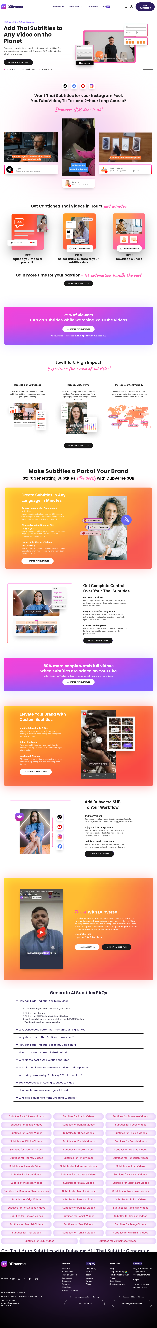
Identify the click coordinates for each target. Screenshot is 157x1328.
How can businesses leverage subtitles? (43, 1090)
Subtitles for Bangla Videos (26, 1124)
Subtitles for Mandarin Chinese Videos (26, 1191)
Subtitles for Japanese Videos (78, 1174)
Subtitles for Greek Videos (78, 1149)
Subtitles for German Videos (26, 1149)
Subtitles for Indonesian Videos (78, 1166)
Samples (66, 1284)
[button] (78, 1001)
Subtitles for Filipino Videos (26, 1141)
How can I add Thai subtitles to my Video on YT (47, 1044)
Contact (89, 1281)
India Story (91, 1268)
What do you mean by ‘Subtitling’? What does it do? (50, 1075)
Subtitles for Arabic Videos (78, 1116)
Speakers (66, 1281)
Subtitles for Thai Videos (26, 1232)
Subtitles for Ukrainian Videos (130, 1232)
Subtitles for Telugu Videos (130, 1224)
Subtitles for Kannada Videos (131, 1174)
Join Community (117, 1284)
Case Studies (115, 1281)
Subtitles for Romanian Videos (130, 1207)
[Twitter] (19, 1279)
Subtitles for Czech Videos (130, 1124)
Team (88, 1275)
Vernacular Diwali (141, 1275)
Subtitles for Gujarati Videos (130, 1149)
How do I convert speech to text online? (43, 1052)
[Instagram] (36, 1279)
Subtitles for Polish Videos (130, 1199)
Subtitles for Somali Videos (78, 1216)
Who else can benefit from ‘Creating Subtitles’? (48, 1098)
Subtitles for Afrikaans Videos (26, 1116)
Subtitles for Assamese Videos (131, 1116)
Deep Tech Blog (117, 1271)
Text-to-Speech (69, 1275)
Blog (112, 1268)
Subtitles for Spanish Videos (130, 1216)
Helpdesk (66, 1287)
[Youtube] (31, 1279)
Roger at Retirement (142, 1268)
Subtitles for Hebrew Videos (26, 1157)
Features (66, 1268)
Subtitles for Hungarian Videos (131, 1157)
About (89, 1271)
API (104, 6)
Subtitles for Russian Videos (26, 1216)
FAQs (88, 1284)
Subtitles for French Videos (131, 1141)
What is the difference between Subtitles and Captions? (53, 1067)
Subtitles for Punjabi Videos (78, 1207)
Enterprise (92, 6)
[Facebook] (13, 1279)
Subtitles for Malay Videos (78, 1182)
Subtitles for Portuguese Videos (26, 1207)
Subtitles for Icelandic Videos (26, 1166)
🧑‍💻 (126, 1271)
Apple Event (139, 1271)
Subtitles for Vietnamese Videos (118, 1240)
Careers (89, 1278)
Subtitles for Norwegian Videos (130, 1191)
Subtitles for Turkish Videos (78, 1232)
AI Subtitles (67, 1271)
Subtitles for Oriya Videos (26, 1199)
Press (112, 1278)
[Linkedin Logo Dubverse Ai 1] (25, 1279)
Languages (67, 1278)
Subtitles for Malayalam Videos (131, 1182)
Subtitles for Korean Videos (26, 1182)
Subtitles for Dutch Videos (78, 1132)
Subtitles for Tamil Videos (79, 1224)
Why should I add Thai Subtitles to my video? (46, 1037)
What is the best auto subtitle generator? (44, 1060)
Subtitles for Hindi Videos (78, 1157)
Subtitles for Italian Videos (26, 1174)
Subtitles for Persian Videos (78, 1199)
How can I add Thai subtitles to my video (44, 1001)
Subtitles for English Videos (131, 1132)
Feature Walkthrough (119, 1275)
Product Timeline (70, 1290)
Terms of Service (141, 1284)
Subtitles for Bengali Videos (78, 1124)
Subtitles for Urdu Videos (39, 1240)
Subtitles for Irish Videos (130, 1166)
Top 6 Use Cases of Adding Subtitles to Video (46, 1082)
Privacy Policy (140, 1287)
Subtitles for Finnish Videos (78, 1141)
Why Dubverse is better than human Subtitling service (52, 1029)
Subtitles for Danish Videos (26, 1132)
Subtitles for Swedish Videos (26, 1224)
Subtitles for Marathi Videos (78, 1191)
